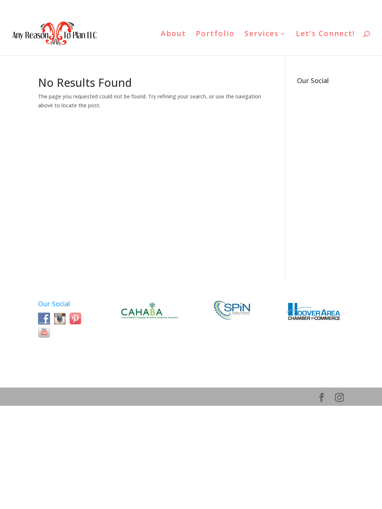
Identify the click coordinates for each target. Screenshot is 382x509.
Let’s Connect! (325, 34)
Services (261, 34)
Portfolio (215, 34)
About (173, 34)
